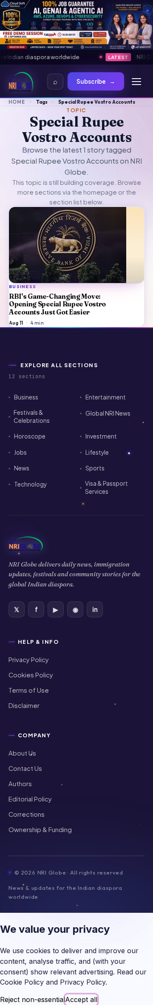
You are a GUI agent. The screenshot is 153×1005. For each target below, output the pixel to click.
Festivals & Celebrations (32, 416)
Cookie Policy (22, 982)
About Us (22, 753)
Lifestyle (97, 452)
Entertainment (105, 397)
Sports (95, 468)
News (21, 468)
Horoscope (29, 436)
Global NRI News (107, 413)
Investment (101, 436)
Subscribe (95, 81)
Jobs (20, 452)
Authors (20, 783)
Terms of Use (28, 690)
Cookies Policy (30, 675)
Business (26, 397)
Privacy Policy (28, 659)
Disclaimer (24, 705)
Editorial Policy (30, 799)
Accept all (81, 999)
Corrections (26, 814)
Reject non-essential (32, 999)
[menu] (136, 81)
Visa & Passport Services (106, 487)
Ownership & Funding (40, 829)
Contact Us (25, 768)
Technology (30, 484)
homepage (100, 192)
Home (16, 102)
